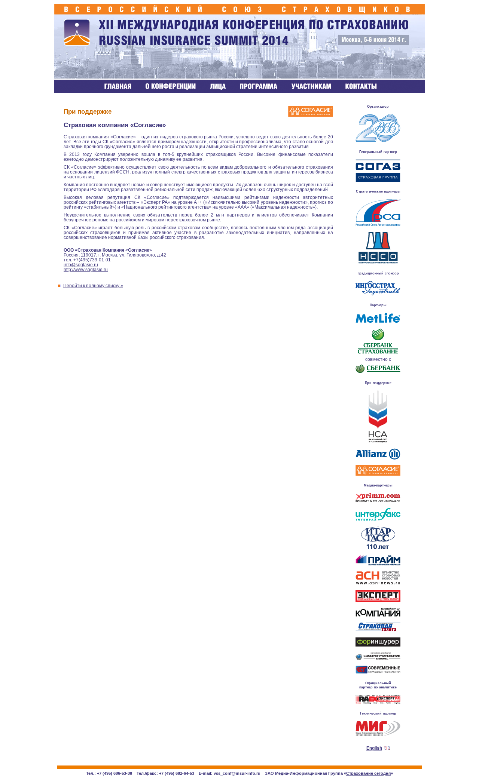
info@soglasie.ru (81, 264)
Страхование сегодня (368, 773)
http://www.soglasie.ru (86, 269)
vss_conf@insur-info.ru (237, 773)
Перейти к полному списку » (93, 285)
